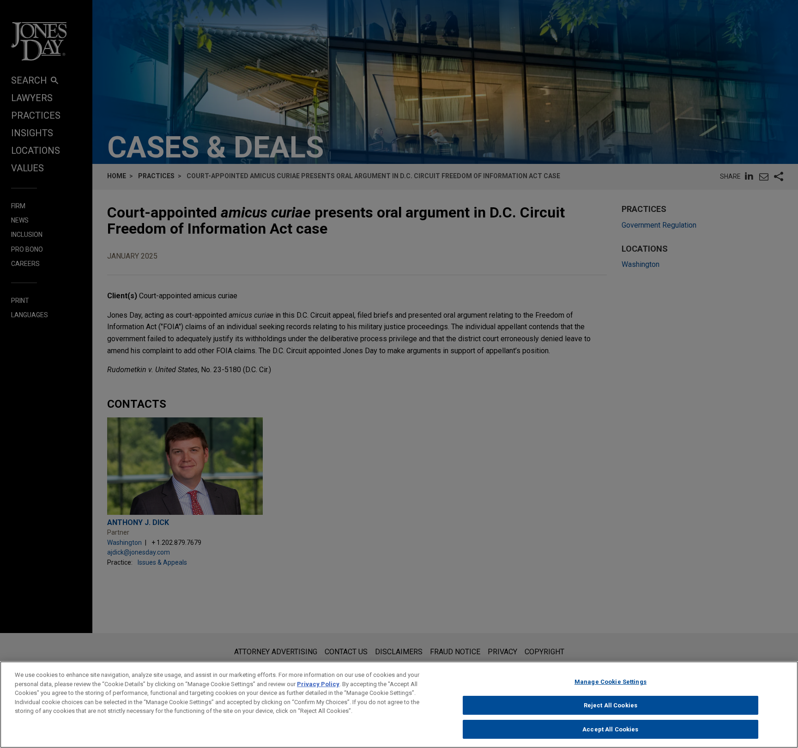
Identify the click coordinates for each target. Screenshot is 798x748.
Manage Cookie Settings (610, 681)
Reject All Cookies (610, 705)
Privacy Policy (318, 684)
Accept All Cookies (610, 728)
